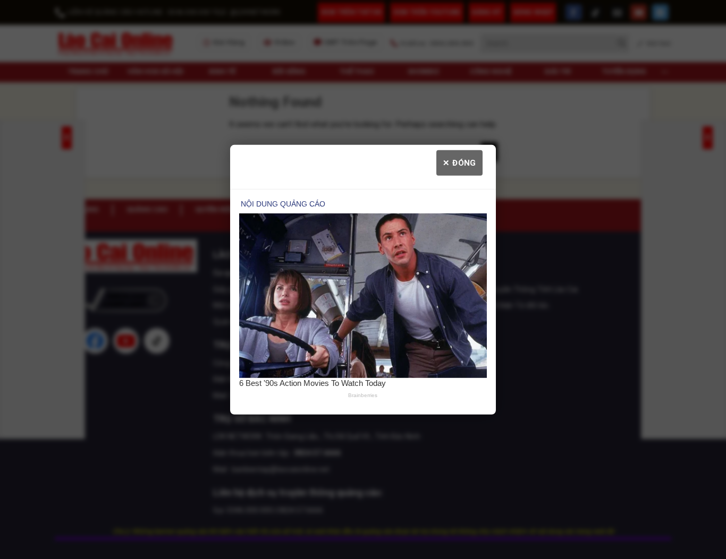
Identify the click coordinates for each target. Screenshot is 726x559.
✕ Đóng (459, 162)
